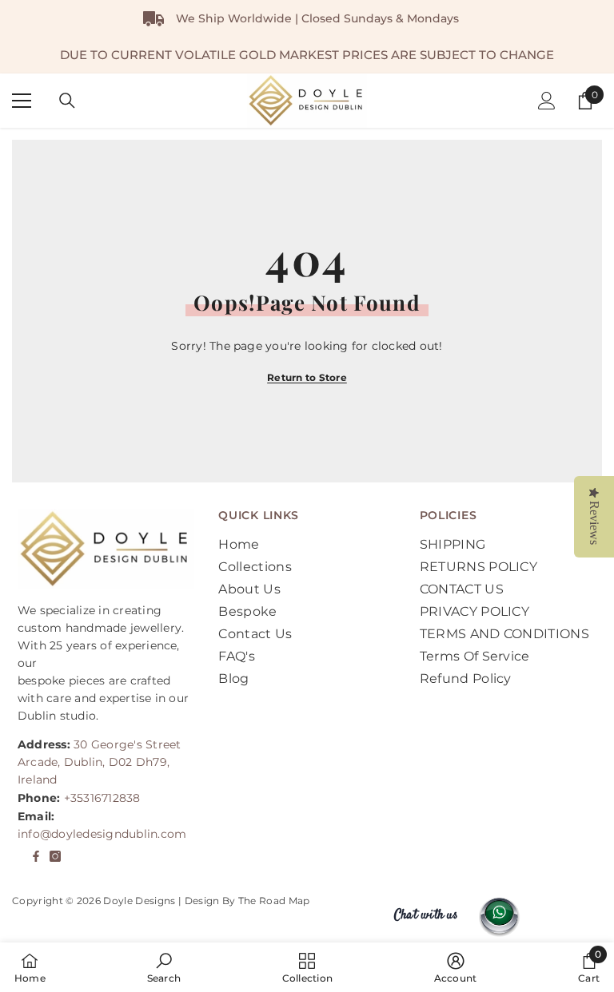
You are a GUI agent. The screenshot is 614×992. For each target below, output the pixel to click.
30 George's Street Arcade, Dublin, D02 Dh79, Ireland (99, 762)
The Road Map (274, 901)
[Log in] (547, 100)
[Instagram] (55, 856)
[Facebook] (36, 856)
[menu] (21, 100)
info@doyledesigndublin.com (102, 834)
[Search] (67, 100)
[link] (164, 967)
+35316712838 (102, 798)
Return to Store (307, 377)
